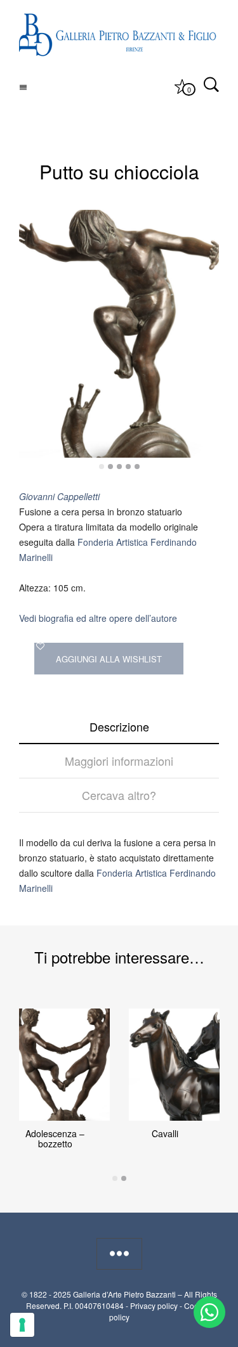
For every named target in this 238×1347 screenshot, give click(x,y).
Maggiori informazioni (119, 760)
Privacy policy (154, 1305)
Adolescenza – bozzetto (54, 1138)
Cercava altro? (119, 795)
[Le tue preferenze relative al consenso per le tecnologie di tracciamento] (22, 1325)
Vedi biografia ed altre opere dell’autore (98, 618)
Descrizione (119, 726)
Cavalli (165, 1133)
